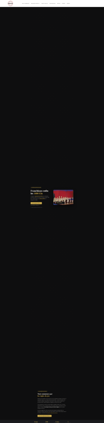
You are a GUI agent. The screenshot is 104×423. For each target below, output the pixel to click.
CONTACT (68, 3)
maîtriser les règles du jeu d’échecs (52, 412)
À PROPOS (63, 3)
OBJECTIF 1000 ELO (45, 3)
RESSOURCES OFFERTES (35, 3)
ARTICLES (58, 3)
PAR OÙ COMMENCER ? (25, 3)
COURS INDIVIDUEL (52, 3)
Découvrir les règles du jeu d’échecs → (44, 415)
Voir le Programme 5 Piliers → (36, 203)
